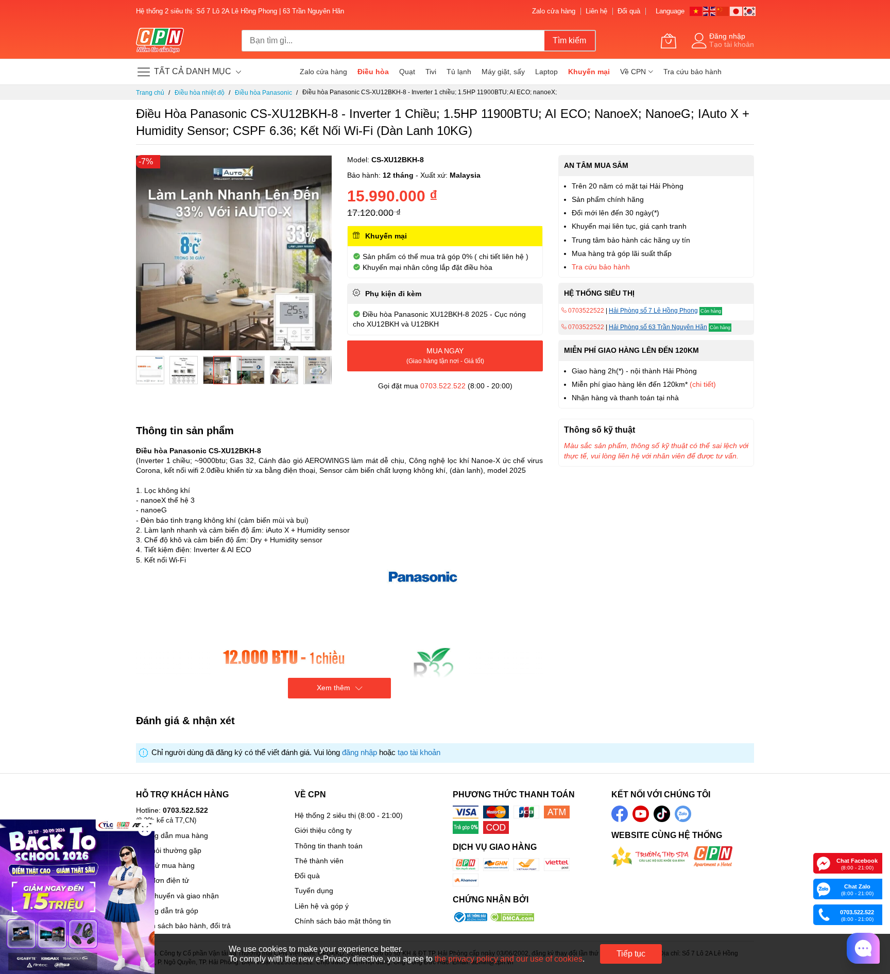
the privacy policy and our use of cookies (509, 958)
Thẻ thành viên (319, 861)
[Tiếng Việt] (696, 10)
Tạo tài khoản (731, 44)
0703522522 (585, 310)
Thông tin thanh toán (329, 846)
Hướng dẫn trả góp (167, 911)
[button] (150, 370)
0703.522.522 (443, 386)
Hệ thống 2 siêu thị (325, 815)
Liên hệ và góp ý (322, 906)
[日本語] (736, 10)
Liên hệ (596, 11)
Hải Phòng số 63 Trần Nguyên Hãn (658, 327)
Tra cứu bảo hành (601, 267)
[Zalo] (823, 888)
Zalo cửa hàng (553, 11)
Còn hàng (710, 311)
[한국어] (750, 10)
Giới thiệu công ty (323, 830)
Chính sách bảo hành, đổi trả (183, 925)
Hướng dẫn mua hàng (172, 835)
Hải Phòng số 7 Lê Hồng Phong (653, 310)
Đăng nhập (727, 36)
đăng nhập (359, 752)
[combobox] (393, 41)
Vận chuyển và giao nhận (177, 896)
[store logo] (160, 41)
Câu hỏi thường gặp (168, 850)
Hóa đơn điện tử (162, 880)
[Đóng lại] (145, 829)
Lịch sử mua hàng (165, 865)
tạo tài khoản (419, 752)
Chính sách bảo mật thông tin (343, 921)
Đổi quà (629, 11)
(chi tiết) (703, 384)
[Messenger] (823, 863)
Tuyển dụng (314, 890)
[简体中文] (723, 10)
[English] (709, 10)
